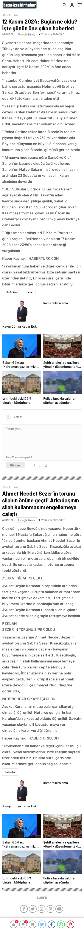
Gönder (15, 465)
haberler (10, 772)
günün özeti (12, 292)
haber (29, 292)
